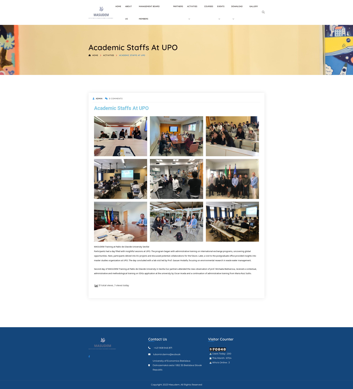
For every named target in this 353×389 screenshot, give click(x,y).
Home (118, 6)
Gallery (253, 6)
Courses (208, 6)
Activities (108, 55)
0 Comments (115, 98)
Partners (178, 6)
